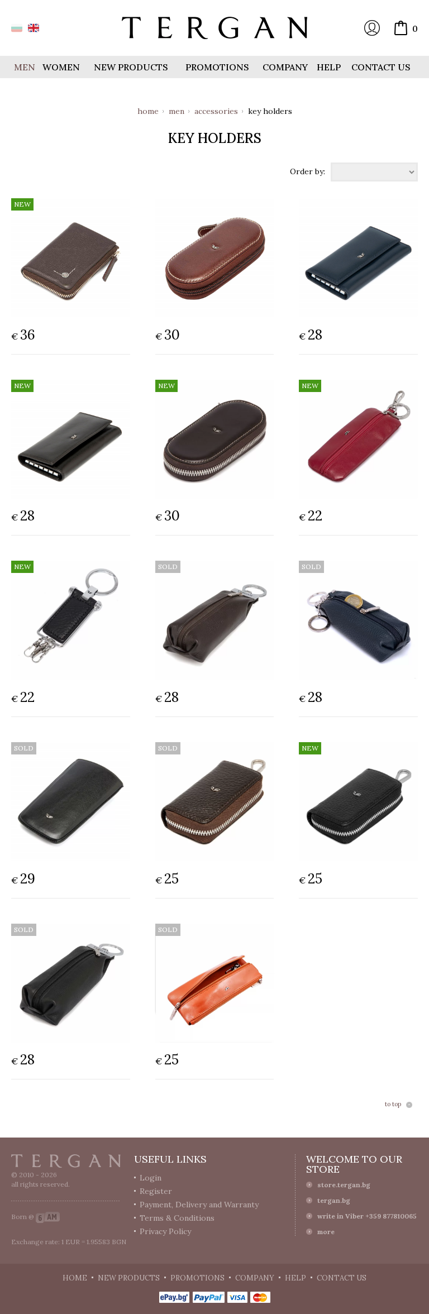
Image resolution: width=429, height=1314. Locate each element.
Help (329, 67)
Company (285, 67)
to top (393, 1104)
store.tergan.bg (343, 1185)
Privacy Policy (165, 1231)
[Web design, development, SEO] (48, 1216)
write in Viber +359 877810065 (367, 1216)
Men (176, 111)
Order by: (307, 170)
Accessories (216, 111)
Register (156, 1191)
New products (131, 67)
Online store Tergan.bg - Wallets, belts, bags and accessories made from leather (214, 28)
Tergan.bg (66, 1161)
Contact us (381, 67)
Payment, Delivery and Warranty (199, 1205)
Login (372, 28)
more (326, 1231)
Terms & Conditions (177, 1218)
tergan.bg (333, 1200)
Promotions (217, 67)
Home (148, 111)
